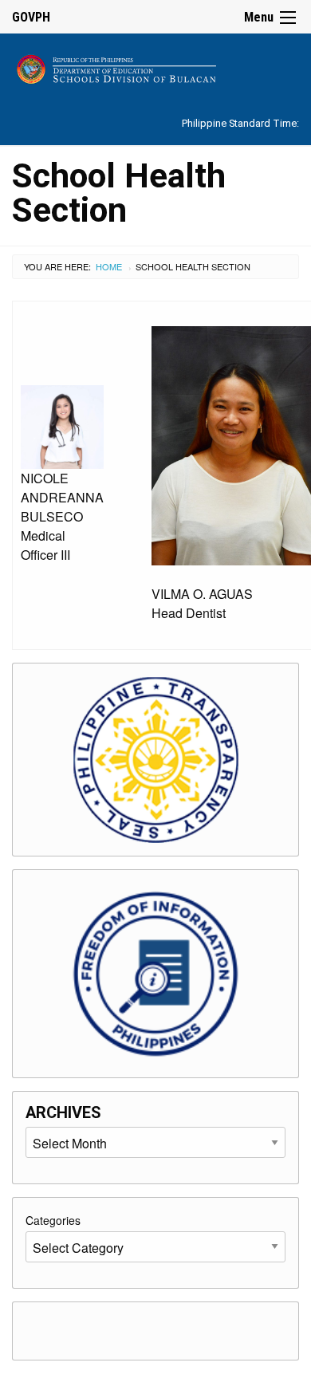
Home (109, 266)
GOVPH (31, 17)
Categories (53, 1220)
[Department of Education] (155, 66)
